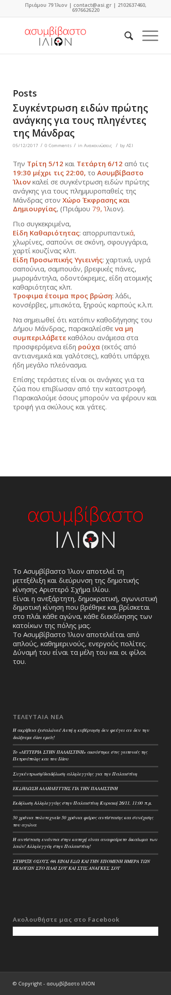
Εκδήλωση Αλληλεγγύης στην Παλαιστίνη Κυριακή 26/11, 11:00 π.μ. (82, 803)
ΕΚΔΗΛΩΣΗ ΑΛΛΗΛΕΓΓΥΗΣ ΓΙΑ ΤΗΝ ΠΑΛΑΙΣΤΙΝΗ (65, 788)
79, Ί (99, 208)
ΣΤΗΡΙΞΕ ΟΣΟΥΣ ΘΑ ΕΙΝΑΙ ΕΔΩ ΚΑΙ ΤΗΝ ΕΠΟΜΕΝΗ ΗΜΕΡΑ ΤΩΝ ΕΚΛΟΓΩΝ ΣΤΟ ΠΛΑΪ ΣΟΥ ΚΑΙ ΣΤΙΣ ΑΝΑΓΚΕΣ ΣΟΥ (81, 864)
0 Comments (58, 145)
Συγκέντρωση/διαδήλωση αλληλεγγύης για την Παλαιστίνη (75, 773)
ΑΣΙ (129, 145)
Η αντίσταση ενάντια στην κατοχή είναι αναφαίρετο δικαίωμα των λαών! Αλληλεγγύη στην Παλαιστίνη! (85, 842)
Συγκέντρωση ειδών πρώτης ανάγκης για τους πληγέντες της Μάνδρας (80, 120)
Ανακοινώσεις (98, 145)
